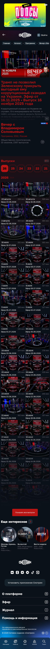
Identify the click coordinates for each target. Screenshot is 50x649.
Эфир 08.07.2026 (33, 267)
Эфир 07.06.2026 (33, 504)
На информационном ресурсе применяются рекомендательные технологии (19, 628)
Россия (23, 136)
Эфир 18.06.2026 (32, 418)
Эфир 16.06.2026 (32, 440)
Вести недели (40, 544)
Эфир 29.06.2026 (8, 353)
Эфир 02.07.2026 (33, 310)
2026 (12, 177)
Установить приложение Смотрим (25, 583)
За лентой (22, 544)
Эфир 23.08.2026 (8, 202)
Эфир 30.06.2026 (33, 332)
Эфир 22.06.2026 (33, 396)
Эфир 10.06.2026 (8, 483)
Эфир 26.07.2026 (33, 223)
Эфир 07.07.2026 (8, 288)
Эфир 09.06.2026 (33, 483)
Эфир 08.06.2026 (8, 504)
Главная (6, 43)
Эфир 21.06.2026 (8, 418)
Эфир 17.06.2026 (8, 440)
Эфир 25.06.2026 (8, 375)
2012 (16, 136)
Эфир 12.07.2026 (32, 245)
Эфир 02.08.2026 (8, 223)
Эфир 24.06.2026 (33, 375)
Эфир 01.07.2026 (8, 332)
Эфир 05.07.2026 (8, 310)
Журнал (8, 610)
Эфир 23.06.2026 (8, 396)
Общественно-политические (15, 140)
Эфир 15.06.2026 (8, 461)
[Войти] (38, 35)
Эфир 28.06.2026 (33, 353)
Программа (30, 43)
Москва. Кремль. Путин (8, 545)
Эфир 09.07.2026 (8, 267)
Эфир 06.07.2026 (33, 288)
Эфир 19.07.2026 (8, 245)
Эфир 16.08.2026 (32, 202)
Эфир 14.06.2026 (32, 461)
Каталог (17, 43)
